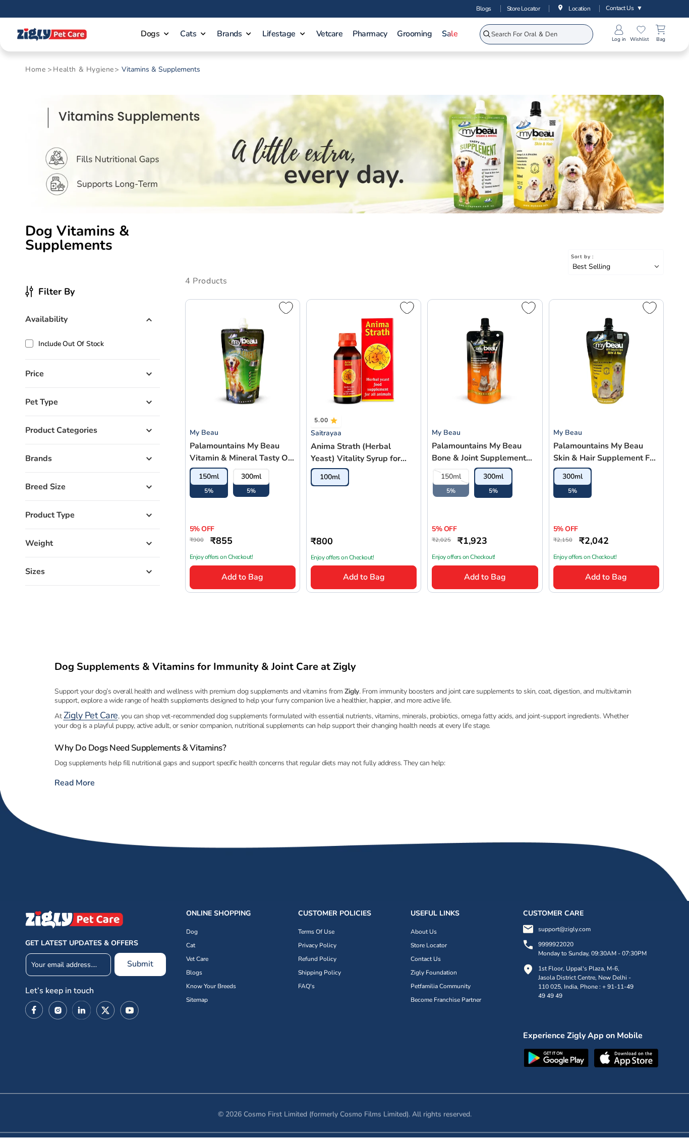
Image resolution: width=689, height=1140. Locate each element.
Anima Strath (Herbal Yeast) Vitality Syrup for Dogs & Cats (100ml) (355, 453)
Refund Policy (317, 959)
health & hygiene (83, 69)
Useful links (435, 913)
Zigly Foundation (434, 972)
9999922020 (592, 948)
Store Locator (523, 8)
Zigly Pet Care (91, 715)
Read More (74, 783)
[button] (155, 35)
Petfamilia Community (441, 986)
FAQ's (306, 986)
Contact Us (624, 8)
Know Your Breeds (211, 986)
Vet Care (197, 959)
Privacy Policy (317, 945)
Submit (140, 964)
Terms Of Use (316, 932)
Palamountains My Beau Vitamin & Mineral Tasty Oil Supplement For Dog (241, 452)
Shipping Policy (319, 972)
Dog (192, 932)
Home (35, 69)
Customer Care (553, 913)
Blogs (483, 8)
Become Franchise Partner (446, 1000)
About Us (424, 932)
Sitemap (197, 1000)
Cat (190, 945)
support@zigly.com (564, 929)
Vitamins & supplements (161, 69)
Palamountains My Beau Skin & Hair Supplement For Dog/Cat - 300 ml (605, 452)
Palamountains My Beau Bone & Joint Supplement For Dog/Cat (479, 452)
